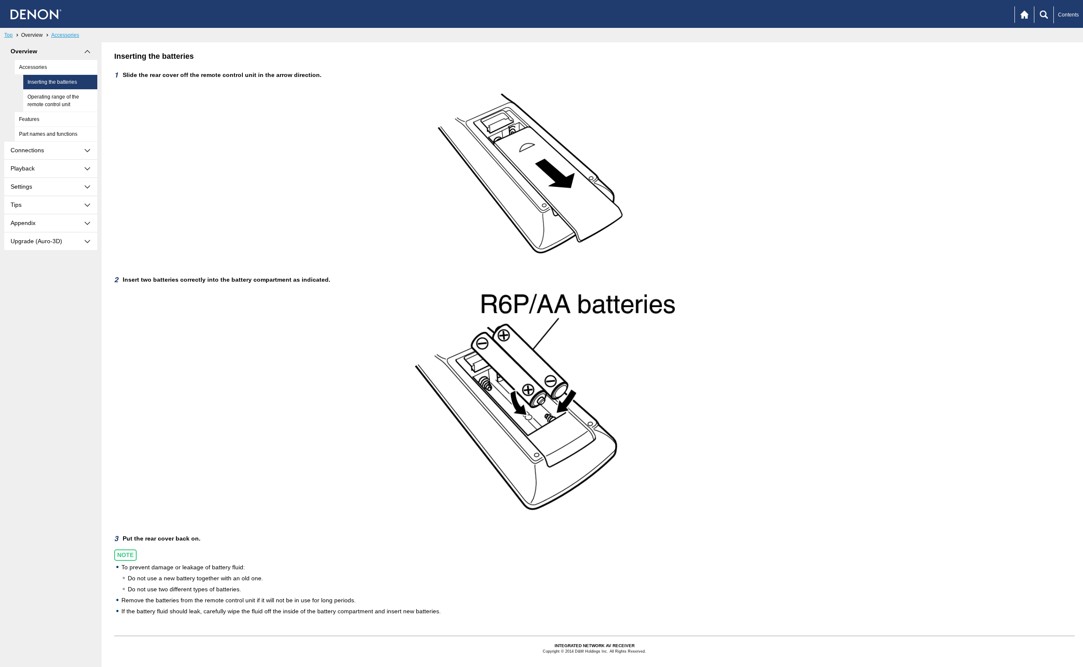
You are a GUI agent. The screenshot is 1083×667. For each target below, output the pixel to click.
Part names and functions (48, 134)
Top (8, 35)
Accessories (65, 35)
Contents (1068, 15)
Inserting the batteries (52, 82)
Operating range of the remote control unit (53, 100)
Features (29, 119)
